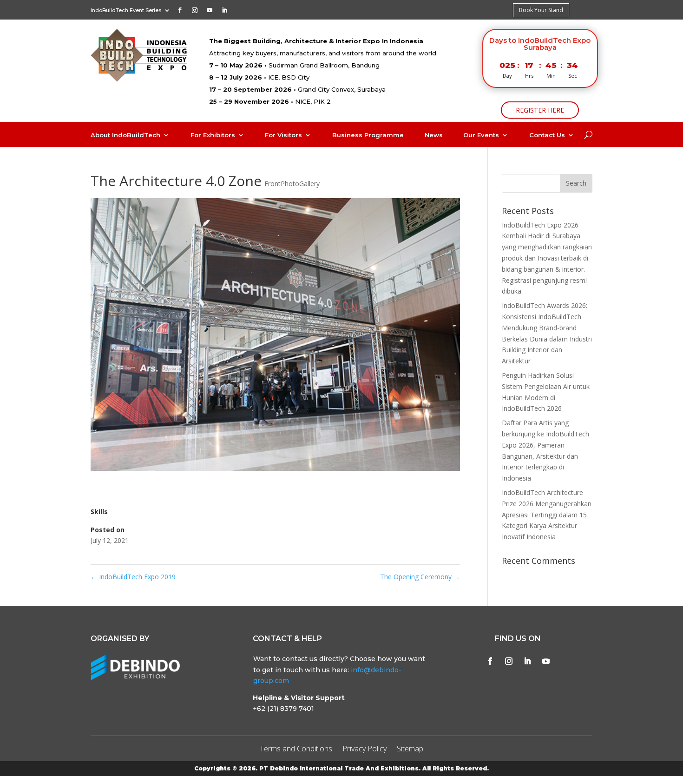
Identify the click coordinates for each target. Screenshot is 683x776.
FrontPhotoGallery (292, 183)
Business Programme (368, 135)
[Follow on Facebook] (179, 10)
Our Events (481, 135)
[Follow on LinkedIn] (224, 10)
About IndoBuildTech (125, 135)
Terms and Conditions (296, 749)
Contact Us (547, 135)
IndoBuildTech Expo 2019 (133, 576)
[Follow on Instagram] (194, 10)
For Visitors (283, 135)
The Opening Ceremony (420, 576)
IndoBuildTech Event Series (126, 10)
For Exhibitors (212, 135)
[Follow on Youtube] (209, 10)
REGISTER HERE (540, 110)
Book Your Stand (541, 10)
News (434, 135)
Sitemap (410, 749)
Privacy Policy (364, 749)
